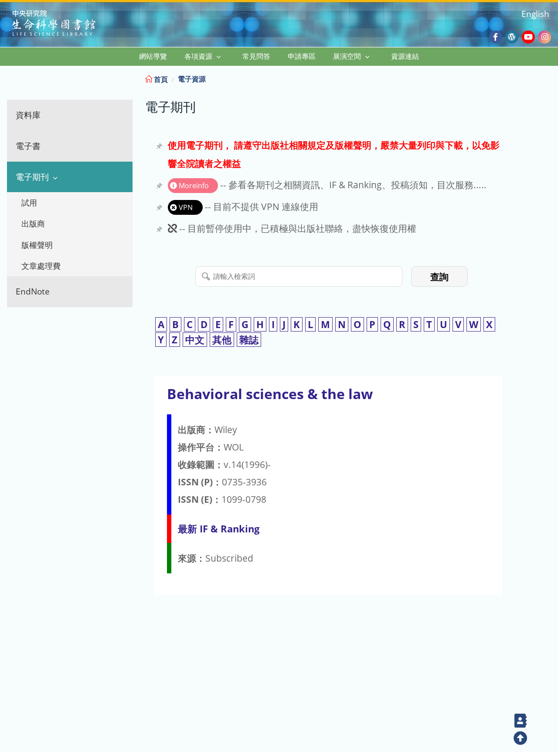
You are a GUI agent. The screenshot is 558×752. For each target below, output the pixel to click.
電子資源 (192, 79)
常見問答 (256, 56)
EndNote (33, 291)
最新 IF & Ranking (218, 528)
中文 (194, 339)
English (535, 14)
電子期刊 (32, 177)
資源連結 (405, 56)
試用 (29, 202)
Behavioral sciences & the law (270, 393)
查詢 (439, 277)
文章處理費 (41, 266)
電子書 (28, 146)
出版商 (33, 223)
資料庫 (28, 115)
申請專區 (302, 56)
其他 (221, 339)
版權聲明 (37, 245)
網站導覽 (153, 56)
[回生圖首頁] (64, 24)
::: (551, 78)
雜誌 (249, 339)
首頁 (160, 79)
